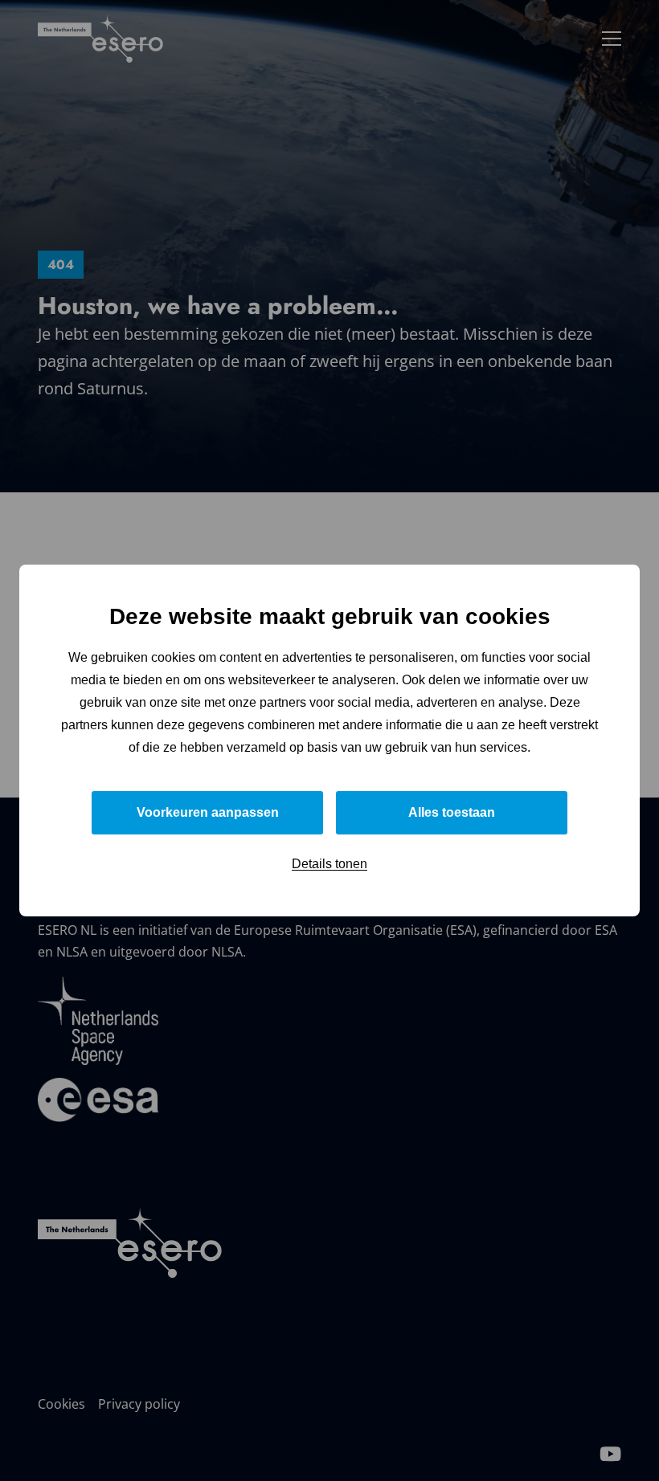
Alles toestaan (451, 812)
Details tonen (329, 864)
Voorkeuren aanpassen (208, 812)
